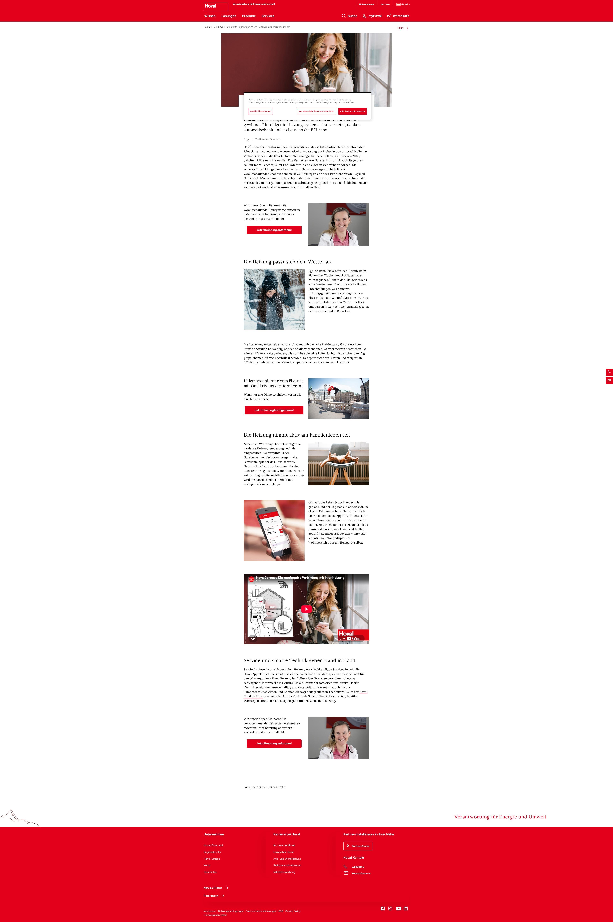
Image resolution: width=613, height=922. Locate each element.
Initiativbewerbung (284, 872)
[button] (274, 230)
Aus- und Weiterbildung (287, 858)
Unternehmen (366, 4)
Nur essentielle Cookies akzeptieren (316, 111)
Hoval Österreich (213, 845)
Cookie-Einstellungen (260, 111)
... (214, 27)
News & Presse (213, 887)
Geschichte (210, 872)
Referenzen (211, 895)
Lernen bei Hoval (283, 852)
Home (207, 27)
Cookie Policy (293, 911)
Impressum (210, 911)
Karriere (385, 4)
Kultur (207, 865)
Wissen (210, 16)
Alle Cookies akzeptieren (352, 111)
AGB (280, 911)
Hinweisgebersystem (215, 914)
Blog (220, 27)
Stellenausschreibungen (287, 865)
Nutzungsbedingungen (231, 911)
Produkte (249, 16)
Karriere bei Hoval (284, 845)
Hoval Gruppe (212, 858)
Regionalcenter (212, 852)
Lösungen (228, 16)
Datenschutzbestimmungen (261, 911)
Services (268, 16)
